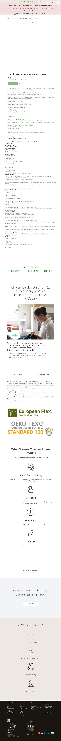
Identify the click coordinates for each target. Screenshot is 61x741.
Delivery (8, 705)
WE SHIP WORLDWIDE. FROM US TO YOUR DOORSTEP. (30, 14)
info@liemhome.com (48, 707)
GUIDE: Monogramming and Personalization (16, 79)
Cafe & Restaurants (24, 710)
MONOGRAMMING (34, 142)
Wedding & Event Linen (25, 715)
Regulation (9, 713)
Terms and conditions (11, 712)
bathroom (33, 271)
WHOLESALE (11, 142)
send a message (20, 182)
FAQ (7, 707)
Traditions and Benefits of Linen (36, 708)
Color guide (9, 710)
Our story (33, 705)
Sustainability (34, 706)
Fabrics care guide (10, 708)
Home (8, 18)
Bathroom (22, 706)
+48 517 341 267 (48, 705)
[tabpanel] (30, 410)
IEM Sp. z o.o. (14, 732)
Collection (22, 705)
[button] (42, 3)
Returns (8, 706)
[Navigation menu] (58, 3)
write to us (49, 8)
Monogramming (10, 715)
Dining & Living (23, 708)
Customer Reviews (35, 709)
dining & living (15, 271)
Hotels (21, 711)
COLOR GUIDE (21, 142)
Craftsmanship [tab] (18, 374)
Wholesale (22, 713)
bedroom (48, 271)
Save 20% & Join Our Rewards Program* (30, 1)
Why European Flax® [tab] (43, 374)
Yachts (21, 712)
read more (52, 122)
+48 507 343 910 (48, 706)
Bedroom (22, 707)
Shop (14, 18)
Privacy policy (9, 711)
